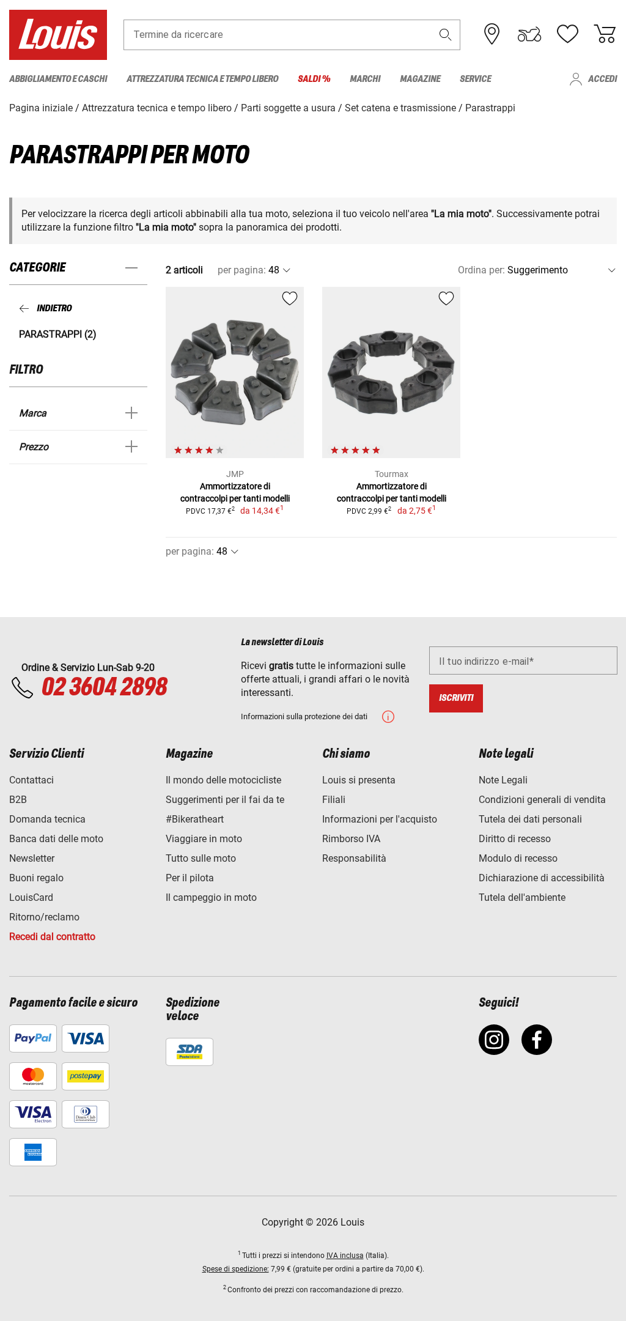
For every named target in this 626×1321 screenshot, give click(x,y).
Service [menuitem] (475, 79)
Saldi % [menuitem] (314, 79)
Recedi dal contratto (52, 936)
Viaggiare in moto (204, 839)
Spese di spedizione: (235, 1269)
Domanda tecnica (47, 819)
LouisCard (31, 897)
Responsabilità (354, 858)
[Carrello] (604, 34)
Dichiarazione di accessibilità (542, 878)
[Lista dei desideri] (567, 34)
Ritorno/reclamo (44, 917)
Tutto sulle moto (201, 858)
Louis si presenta (359, 780)
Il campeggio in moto (211, 897)
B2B (18, 799)
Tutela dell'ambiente (522, 897)
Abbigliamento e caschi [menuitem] (58, 79)
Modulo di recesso (518, 858)
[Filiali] (492, 34)
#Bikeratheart (195, 819)
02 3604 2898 (103, 688)
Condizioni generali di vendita (542, 799)
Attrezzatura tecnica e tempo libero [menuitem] (202, 79)
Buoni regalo (36, 878)
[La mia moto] (529, 34)
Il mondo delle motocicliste (223, 780)
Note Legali (503, 780)
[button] (445, 34)
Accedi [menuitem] (602, 79)
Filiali (333, 799)
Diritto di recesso (515, 839)
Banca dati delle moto (56, 839)
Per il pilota (190, 878)
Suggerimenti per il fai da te (225, 799)
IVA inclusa (345, 1255)
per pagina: (242, 270)
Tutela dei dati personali (530, 819)
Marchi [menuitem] (365, 79)
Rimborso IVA (351, 839)
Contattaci (31, 780)
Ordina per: (481, 270)
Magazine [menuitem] (420, 79)
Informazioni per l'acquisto (379, 819)
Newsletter (31, 858)
